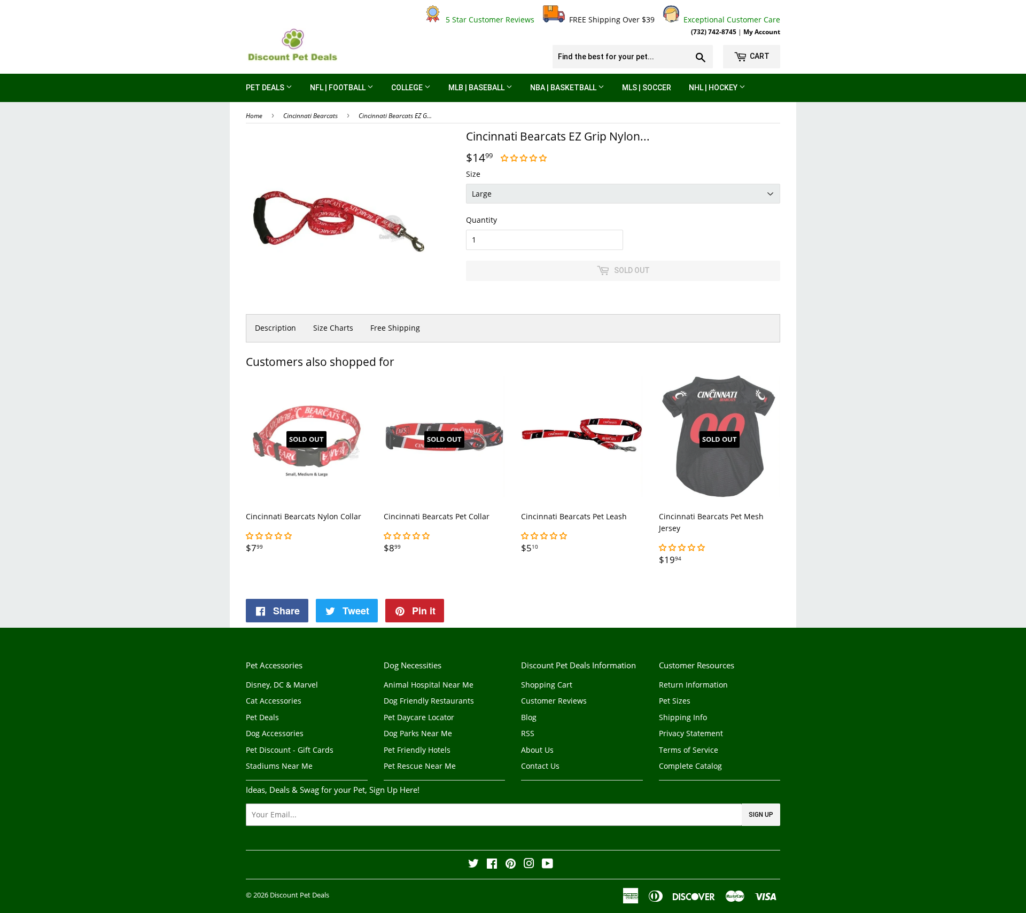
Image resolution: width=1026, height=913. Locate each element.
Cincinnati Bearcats (310, 115)
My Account (761, 31)
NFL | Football (338, 87)
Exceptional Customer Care (729, 19)
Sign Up (761, 814)
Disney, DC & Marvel (282, 685)
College (407, 87)
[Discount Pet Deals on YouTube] (547, 865)
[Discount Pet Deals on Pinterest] (510, 865)
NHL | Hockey (714, 87)
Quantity (481, 220)
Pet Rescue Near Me (420, 766)
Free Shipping (395, 328)
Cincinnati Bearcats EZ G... (395, 115)
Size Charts (333, 328)
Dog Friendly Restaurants (429, 701)
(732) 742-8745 (713, 31)
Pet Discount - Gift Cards (289, 750)
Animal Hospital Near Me (428, 685)
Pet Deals (266, 87)
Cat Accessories (273, 701)
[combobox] (633, 56)
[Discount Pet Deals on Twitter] (473, 865)
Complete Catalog (690, 766)
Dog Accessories (275, 733)
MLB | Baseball (477, 87)
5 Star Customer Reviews (487, 19)
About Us (537, 750)
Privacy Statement (691, 733)
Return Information (693, 685)
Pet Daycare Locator (419, 717)
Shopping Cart (546, 685)
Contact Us (540, 766)
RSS (527, 733)
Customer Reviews (554, 701)
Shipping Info (683, 717)
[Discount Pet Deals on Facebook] (492, 865)
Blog (529, 717)
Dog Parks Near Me (418, 733)
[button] (525, 158)
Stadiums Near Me (279, 766)
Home (254, 115)
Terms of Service (688, 750)
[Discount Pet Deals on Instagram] (529, 865)
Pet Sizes (674, 701)
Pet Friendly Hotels (417, 750)
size (473, 174)
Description (275, 328)
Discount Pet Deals (299, 895)
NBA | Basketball (564, 87)
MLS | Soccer (646, 87)
